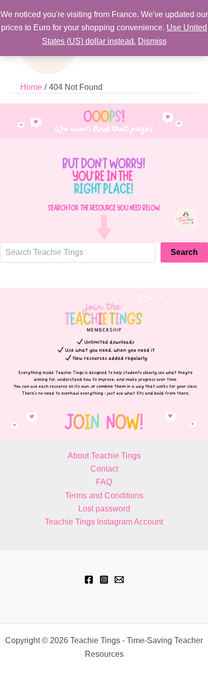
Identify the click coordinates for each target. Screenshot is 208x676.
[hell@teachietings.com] (119, 579)
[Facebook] (88, 579)
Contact (104, 468)
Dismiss (152, 41)
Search (184, 252)
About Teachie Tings (104, 455)
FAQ (104, 482)
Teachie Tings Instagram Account (104, 521)
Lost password (104, 508)
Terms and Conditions (104, 495)
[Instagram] (104, 579)
